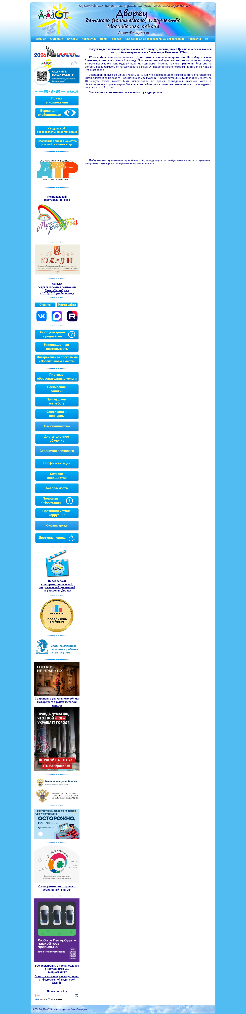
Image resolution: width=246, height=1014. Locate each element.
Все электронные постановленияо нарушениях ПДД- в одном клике (57, 969)
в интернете (56, 999)
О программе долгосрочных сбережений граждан (57, 888)
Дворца (66, 590)
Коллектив (89, 39)
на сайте (42, 999)
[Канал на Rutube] (72, 321)
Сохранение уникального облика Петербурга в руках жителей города (57, 702)
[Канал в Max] (57, 321)
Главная (41, 39)
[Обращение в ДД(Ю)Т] (206, 39)
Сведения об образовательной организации (154, 39)
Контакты (194, 39)
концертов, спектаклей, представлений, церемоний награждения (57, 587)
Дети (103, 39)
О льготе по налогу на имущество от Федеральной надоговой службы (57, 979)
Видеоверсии (57, 581)
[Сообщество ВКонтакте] (41, 321)
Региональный (57, 196)
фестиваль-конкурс (57, 199)
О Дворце (56, 39)
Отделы (72, 39)
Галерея (116, 39)
